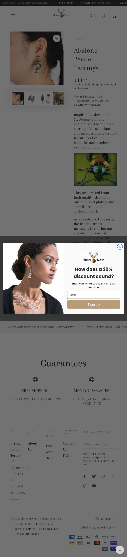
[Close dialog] (120, 246)
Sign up (94, 304)
